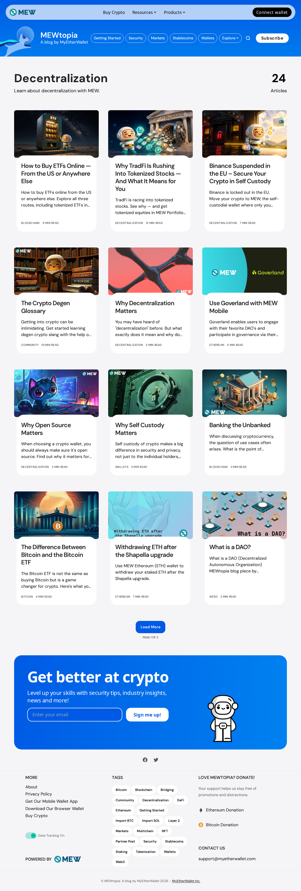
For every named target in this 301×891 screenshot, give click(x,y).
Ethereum (216, 345)
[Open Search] (248, 38)
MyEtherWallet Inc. (186, 881)
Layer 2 (174, 820)
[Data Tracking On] (31, 835)
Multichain (145, 831)
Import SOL (151, 820)
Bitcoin (27, 597)
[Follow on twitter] (156, 760)
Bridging (167, 790)
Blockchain (30, 223)
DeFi (180, 800)
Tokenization (145, 852)
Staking (121, 852)
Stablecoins (174, 841)
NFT (165, 831)
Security (150, 841)
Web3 (213, 597)
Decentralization (129, 223)
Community (30, 345)
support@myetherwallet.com (227, 859)
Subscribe (272, 38)
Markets (122, 831)
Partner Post (125, 841)
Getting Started (151, 810)
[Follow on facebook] (145, 760)
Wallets (121, 467)
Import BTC (125, 820)
